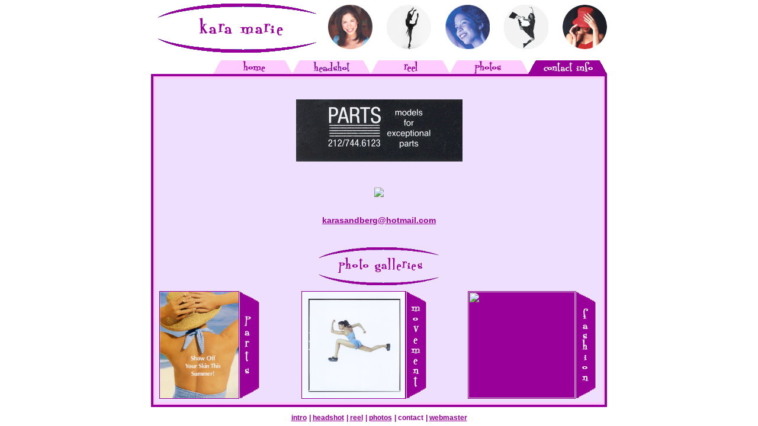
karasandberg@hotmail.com (379, 220)
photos (380, 418)
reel (356, 418)
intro (299, 418)
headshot (328, 418)
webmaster (448, 418)
